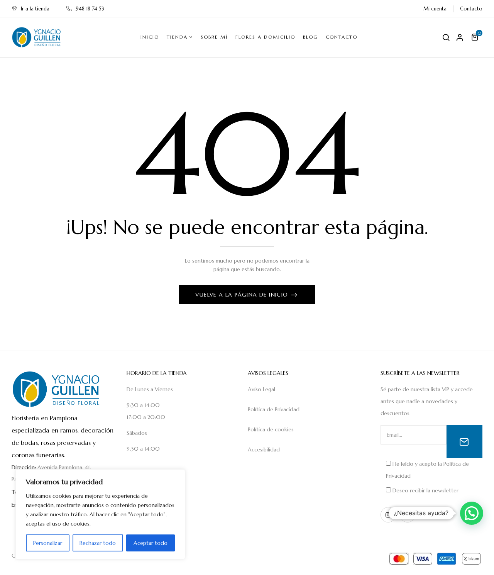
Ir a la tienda (35, 8)
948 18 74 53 (90, 8)
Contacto (471, 8)
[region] (100, 514)
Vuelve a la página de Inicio (242, 294)
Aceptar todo (150, 542)
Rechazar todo (98, 542)
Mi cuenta (435, 8)
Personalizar (47, 542)
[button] (475, 37)
